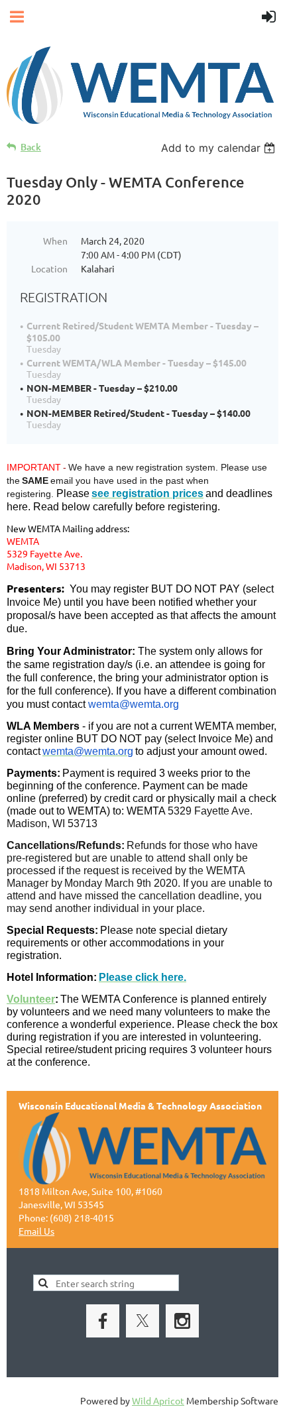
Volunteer (31, 999)
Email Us (36, 1231)
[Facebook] (102, 1320)
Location (49, 268)
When (55, 241)
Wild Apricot (158, 1400)
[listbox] (219, 148)
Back (31, 147)
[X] (142, 1320)
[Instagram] (182, 1320)
